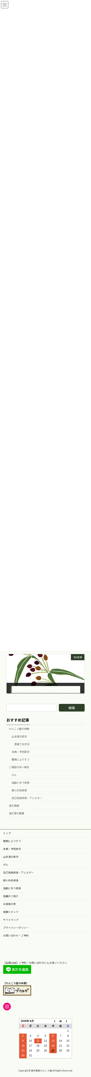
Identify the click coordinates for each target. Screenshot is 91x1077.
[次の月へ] (68, 1021)
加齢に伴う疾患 (20, 782)
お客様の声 (9, 904)
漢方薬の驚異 (16, 813)
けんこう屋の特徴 (19, 728)
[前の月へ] (53, 1021)
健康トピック (10, 912)
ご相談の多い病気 (19, 767)
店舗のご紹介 (10, 896)
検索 (71, 708)
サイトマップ (10, 919)
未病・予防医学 (20, 751)
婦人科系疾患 (19, 790)
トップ (7, 833)
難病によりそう (20, 759)
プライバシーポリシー (16, 927)
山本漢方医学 (19, 736)
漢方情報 (14, 805)
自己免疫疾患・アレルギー (27, 798)
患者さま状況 (21, 744)
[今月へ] (60, 1021)
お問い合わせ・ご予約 (16, 935)
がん (14, 774)
